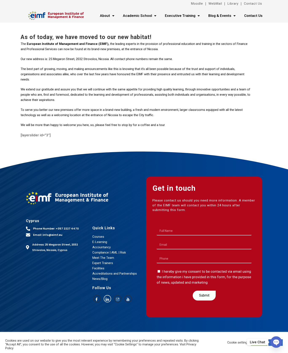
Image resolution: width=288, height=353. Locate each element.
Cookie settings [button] (238, 342)
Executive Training (180, 15)
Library (232, 3)
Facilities (98, 268)
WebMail (214, 3)
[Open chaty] (276, 342)
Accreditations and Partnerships (114, 273)
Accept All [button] (259, 342)
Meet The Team (103, 258)
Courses (98, 237)
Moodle (197, 3)
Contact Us (253, 3)
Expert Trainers (102, 263)
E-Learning (99, 242)
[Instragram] (117, 298)
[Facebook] (97, 298)
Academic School (137, 15)
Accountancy (101, 247)
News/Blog (100, 279)
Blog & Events (219, 15)
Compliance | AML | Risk (109, 252)
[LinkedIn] (107, 298)
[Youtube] (128, 298)
